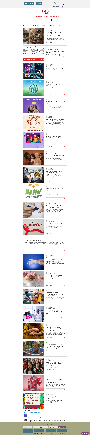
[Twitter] (64, 433)
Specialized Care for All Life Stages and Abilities (47, 16)
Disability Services (35, 25)
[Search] (67, 11)
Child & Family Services (26, 25)
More (60, 25)
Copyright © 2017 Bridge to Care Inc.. (38, 433)
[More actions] (65, 30)
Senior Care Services (53, 25)
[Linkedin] (61, 433)
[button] (32, 20)
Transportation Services (44, 25)
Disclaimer (56, 433)
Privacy (52, 433)
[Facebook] (62, 433)
